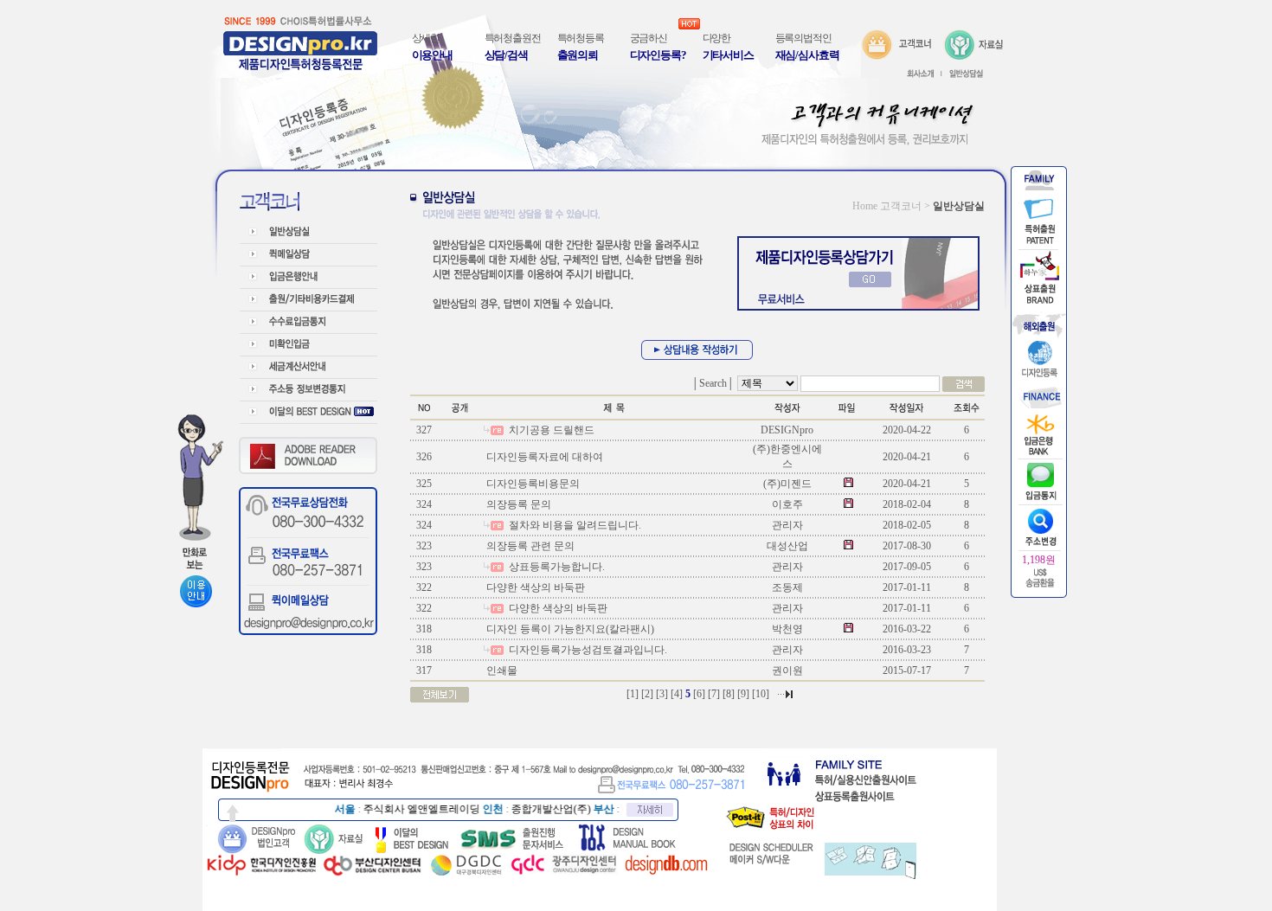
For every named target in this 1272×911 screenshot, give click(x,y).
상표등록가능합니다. (555, 567)
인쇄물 (500, 670)
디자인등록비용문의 (532, 484)
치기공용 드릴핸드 (550, 430)
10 (760, 694)
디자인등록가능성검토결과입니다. (586, 650)
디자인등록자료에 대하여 (543, 457)
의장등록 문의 (517, 504)
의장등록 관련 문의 (529, 546)
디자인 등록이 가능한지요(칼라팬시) (569, 629)
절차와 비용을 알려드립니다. (573, 525)
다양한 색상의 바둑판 (534, 587)
